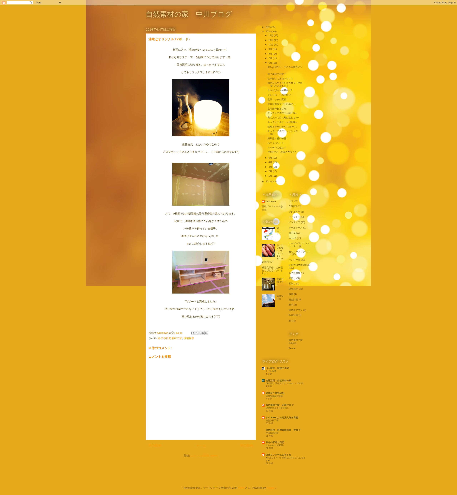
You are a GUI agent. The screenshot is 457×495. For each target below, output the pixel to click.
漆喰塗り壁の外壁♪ (277, 138)
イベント (293, 217)
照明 (291, 304)
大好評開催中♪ (280, 282)
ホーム (201, 445)
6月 (270, 62)
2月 (270, 171)
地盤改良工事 (272, 420)
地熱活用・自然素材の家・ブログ (283, 430)
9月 (270, 49)
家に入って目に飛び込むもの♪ (283, 117)
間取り (292, 283)
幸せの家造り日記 (275, 442)
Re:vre (292, 348)
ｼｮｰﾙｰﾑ (292, 238)
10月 (271, 44)
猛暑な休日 (280, 297)
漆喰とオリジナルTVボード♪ (282, 126)
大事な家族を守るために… (281, 104)
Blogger (271, 487)
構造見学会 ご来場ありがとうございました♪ (272, 270)
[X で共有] (199, 333)
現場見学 (189, 338)
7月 (270, 58)
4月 (270, 162)
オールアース (296, 227)
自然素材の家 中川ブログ (189, 14)
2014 (268, 31)
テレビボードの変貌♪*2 (280, 90)
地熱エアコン (296, 310)
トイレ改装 (271, 371)
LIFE (291, 201)
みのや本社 (294, 273)
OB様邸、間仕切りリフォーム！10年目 (284, 383)
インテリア (294, 222)
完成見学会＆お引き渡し (277, 408)
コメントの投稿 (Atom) (204, 455)
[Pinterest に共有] (206, 333)
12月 (271, 35)
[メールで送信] (192, 333)
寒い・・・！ (280, 231)
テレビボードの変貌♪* (279, 95)
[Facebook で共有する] (203, 333)
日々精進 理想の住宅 (277, 368)
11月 (271, 40)
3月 (270, 167)
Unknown (270, 201)
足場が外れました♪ (277, 108)
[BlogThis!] (196, 333)
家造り (292, 278)
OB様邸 (293, 206)
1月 (270, 175)
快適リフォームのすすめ (278, 454)
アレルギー (294, 211)
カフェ (292, 233)
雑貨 (291, 294)
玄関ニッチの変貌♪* (278, 99)
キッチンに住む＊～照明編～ (283, 122)
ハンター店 (294, 259)
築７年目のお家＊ (277, 74)
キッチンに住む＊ (277, 147)
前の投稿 (246, 445)
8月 (270, 53)
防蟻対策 (293, 315)
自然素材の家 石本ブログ (279, 405)
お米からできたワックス (280, 78)
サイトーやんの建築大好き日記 (282, 417)
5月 (270, 157)
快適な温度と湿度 (274, 396)
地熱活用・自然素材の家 (278, 380)
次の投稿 (155, 445)
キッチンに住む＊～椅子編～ (283, 113)
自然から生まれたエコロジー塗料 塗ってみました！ (286, 84)
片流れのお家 (272, 433)
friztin (241, 487)
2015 (268, 27)
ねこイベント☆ (276, 143)
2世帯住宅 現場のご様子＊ (282, 152)
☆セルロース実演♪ (275, 445)
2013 (268, 181)
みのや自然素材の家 (170, 338)
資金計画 (293, 299)
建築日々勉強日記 (275, 392)
